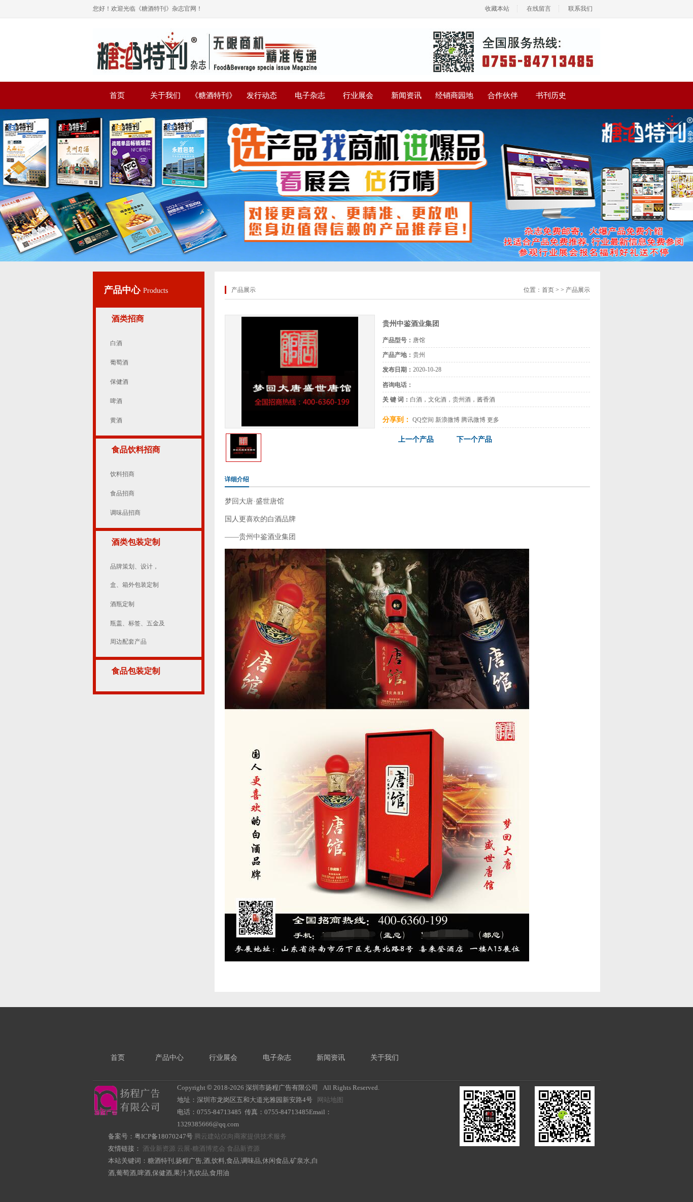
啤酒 (116, 401)
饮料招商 (122, 474)
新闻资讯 (406, 95)
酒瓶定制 (122, 604)
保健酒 (119, 381)
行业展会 (358, 95)
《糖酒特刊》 (213, 95)
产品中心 (123, 290)
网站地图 (330, 1100)
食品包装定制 (136, 670)
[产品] (300, 320)
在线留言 (539, 8)
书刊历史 (551, 95)
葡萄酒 (119, 362)
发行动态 (262, 95)
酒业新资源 (159, 1148)
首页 (117, 95)
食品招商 (122, 493)
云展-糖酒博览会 (201, 1148)
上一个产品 (416, 439)
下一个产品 (474, 439)
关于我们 (165, 95)
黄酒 (116, 420)
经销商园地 (454, 95)
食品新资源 (243, 1148)
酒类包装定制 (136, 542)
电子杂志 (310, 95)
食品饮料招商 (136, 449)
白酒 (116, 343)
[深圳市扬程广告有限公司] (346, 32)
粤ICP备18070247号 (163, 1136)
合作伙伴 (503, 95)
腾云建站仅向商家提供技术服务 (240, 1136)
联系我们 (580, 8)
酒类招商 (128, 318)
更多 (493, 419)
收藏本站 (497, 8)
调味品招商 (125, 512)
